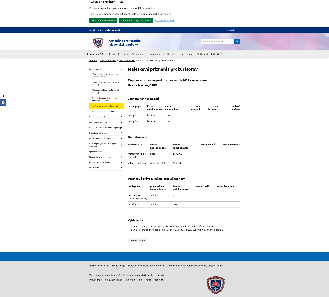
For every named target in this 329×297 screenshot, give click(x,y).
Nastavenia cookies (164, 20)
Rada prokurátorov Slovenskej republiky (105, 127)
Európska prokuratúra (98, 122)
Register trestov (117, 54)
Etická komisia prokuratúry (100, 138)
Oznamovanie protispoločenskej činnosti (186, 265)
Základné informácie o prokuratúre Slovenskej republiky (105, 75)
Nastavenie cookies (99, 265)
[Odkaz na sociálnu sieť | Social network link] (3, 102)
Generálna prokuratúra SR (99, 117)
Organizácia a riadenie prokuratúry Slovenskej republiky (105, 99)
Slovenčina (231, 30)
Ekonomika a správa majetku (100, 157)
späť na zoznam (137, 240)
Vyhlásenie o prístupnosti (151, 265)
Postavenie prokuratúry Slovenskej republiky (105, 83)
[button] (133, 42)
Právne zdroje (118, 265)
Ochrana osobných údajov (99, 162)
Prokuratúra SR (95, 54)
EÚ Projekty (94, 167)
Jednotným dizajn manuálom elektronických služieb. (137, 275)
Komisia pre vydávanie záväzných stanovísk (102, 144)
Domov (93, 60)
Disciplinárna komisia (98, 133)
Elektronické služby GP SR (210, 54)
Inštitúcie (131, 265)
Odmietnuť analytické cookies (136, 20)
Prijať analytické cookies (103, 20)
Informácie (155, 54)
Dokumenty (138, 54)
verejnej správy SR (112, 30)
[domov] (216, 295)
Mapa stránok (216, 265)
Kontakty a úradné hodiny (180, 54)
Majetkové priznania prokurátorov (105, 106)
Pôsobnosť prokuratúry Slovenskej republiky (105, 91)
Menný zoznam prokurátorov (103, 111)
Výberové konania (96, 151)
